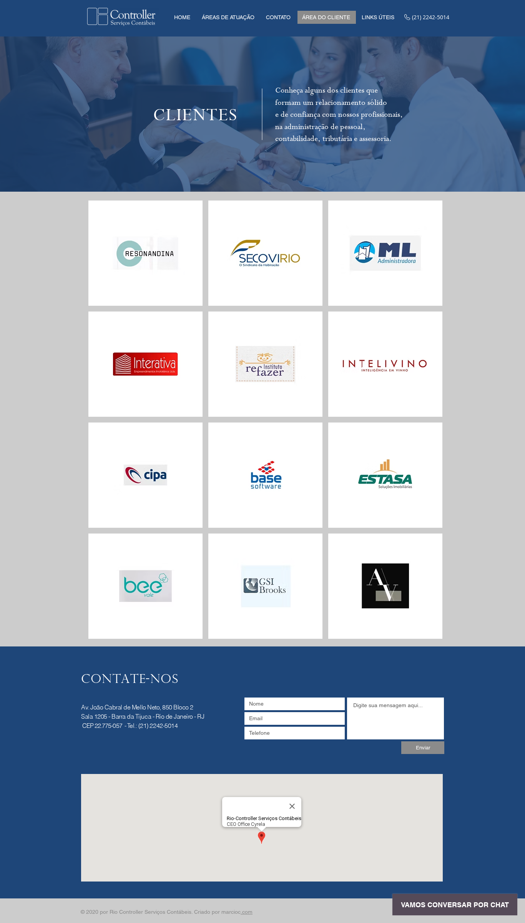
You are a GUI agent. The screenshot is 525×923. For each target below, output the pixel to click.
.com (247, 912)
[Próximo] (483, 114)
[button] (228, 17)
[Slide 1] (262, 176)
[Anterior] (41, 114)
